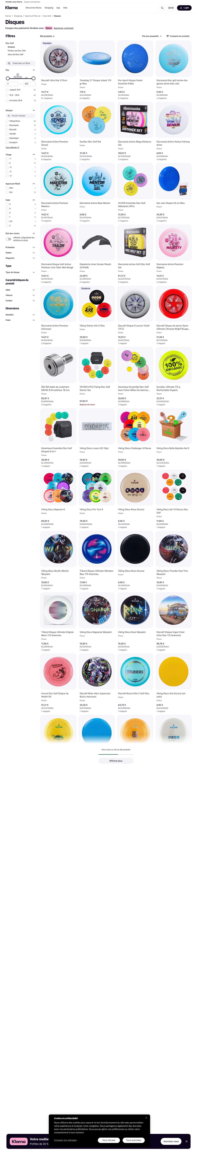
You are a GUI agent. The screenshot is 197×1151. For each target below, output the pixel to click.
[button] (171, 8)
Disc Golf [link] (47, 16)
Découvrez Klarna (33, 8)
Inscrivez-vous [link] (171, 1141)
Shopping (49, 8)
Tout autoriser (133, 1140)
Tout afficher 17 (12, 147)
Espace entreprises (32, 2)
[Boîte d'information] (53, 36)
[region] (99, 1130)
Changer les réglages (65, 1140)
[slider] (8, 78)
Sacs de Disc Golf (15, 54)
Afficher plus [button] (115, 760)
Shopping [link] (18, 16)
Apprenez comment (63, 28)
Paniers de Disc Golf (17, 51)
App (58, 8)
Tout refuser (109, 1140)
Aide (65, 8)
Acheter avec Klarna (13, 2)
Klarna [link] (8, 16)
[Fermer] (146, 1118)
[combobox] (151, 36)
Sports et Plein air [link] (32, 16)
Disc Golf (10, 43)
